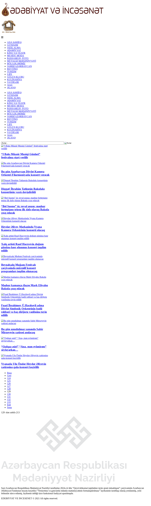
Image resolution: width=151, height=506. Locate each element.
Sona (9, 407)
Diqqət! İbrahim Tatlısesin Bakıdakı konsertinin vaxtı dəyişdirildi (23, 190)
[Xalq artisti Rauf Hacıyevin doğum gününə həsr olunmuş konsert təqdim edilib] (26, 238)
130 (9, 394)
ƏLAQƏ (11, 87)
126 (9, 383)
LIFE (9, 74)
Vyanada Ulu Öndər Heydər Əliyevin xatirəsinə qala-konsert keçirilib (23, 365)
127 (9, 386)
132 (9, 399)
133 (9, 402)
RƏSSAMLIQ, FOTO (17, 58)
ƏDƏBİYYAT (14, 50)
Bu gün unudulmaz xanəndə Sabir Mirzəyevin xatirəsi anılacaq (22, 331)
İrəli (9, 405)
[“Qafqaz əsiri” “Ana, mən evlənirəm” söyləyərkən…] (26, 341)
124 (9, 378)
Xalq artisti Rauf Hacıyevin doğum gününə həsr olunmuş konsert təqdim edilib (23, 247)
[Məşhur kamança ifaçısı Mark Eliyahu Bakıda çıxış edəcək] (26, 279)
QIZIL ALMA (14, 47)
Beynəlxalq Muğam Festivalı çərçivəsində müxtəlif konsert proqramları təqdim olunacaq (19, 268)
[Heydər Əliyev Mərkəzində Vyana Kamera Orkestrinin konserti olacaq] (26, 221)
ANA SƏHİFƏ (14, 42)
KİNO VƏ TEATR (16, 53)
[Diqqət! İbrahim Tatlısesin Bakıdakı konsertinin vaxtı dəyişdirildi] (26, 183)
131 (9, 397)
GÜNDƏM (12, 45)
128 (9, 389)
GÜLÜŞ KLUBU (15, 77)
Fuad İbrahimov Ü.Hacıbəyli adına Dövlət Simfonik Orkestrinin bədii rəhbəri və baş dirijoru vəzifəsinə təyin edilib (24, 310)
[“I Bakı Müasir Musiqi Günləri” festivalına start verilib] (26, 148)
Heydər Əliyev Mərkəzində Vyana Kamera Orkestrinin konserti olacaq (23, 228)
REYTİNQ (12, 69)
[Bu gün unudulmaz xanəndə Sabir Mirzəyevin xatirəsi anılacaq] (26, 323)
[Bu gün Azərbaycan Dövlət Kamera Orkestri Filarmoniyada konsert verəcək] (26, 166)
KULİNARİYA (14, 79)
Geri (9, 375)
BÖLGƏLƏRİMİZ (16, 63)
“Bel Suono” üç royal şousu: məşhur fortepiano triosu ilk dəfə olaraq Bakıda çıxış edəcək (25, 209)
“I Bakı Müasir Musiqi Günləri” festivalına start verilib (20, 156)
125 (9, 381)
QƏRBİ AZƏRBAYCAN (19, 66)
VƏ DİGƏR (13, 82)
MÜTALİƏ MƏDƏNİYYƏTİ (21, 61)
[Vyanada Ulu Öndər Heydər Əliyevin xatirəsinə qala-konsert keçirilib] (26, 358)
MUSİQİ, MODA (15, 55)
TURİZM (11, 71)
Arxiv (10, 85)
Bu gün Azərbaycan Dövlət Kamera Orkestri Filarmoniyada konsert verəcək (25, 173)
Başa (9, 373)
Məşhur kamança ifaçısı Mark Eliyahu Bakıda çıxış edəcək (24, 287)
